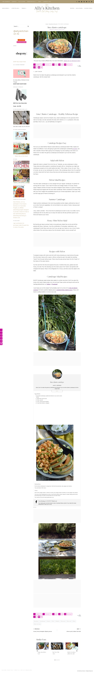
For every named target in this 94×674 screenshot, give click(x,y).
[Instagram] (82, 2)
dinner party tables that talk (74, 630)
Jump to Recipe (38, 71)
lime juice (63, 621)
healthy (57, 621)
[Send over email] (1, 335)
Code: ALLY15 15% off (23, 126)
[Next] (76, 651)
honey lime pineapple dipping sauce (42, 630)
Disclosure (4, 670)
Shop (39, 1)
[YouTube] (87, 2)
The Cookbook (6, 1)
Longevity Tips (47, 1)
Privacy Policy (10, 670)
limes (74, 621)
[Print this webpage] (1, 338)
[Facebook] (79, 2)
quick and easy (37, 624)
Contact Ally (17, 670)
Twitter (48, 284)
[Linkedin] (92, 2)
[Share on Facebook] (1, 330)
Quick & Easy (61, 29)
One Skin (15, 126)
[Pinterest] (84, 2)
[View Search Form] (77, 1)
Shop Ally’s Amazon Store (26, 670)
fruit (53, 621)
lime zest (69, 621)
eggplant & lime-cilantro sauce (64, 290)
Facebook (54, 284)
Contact (14, 1)
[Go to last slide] (37, 651)
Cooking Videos (88, 8)
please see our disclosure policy (72, 60)
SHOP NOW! (16, 84)
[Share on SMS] (1, 344)
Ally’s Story (22, 1)
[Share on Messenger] (1, 341)
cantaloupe (42, 621)
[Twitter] (89, 2)
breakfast (36, 621)
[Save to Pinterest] (1, 332)
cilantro (48, 621)
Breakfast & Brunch (54, 29)
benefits (75, 148)
